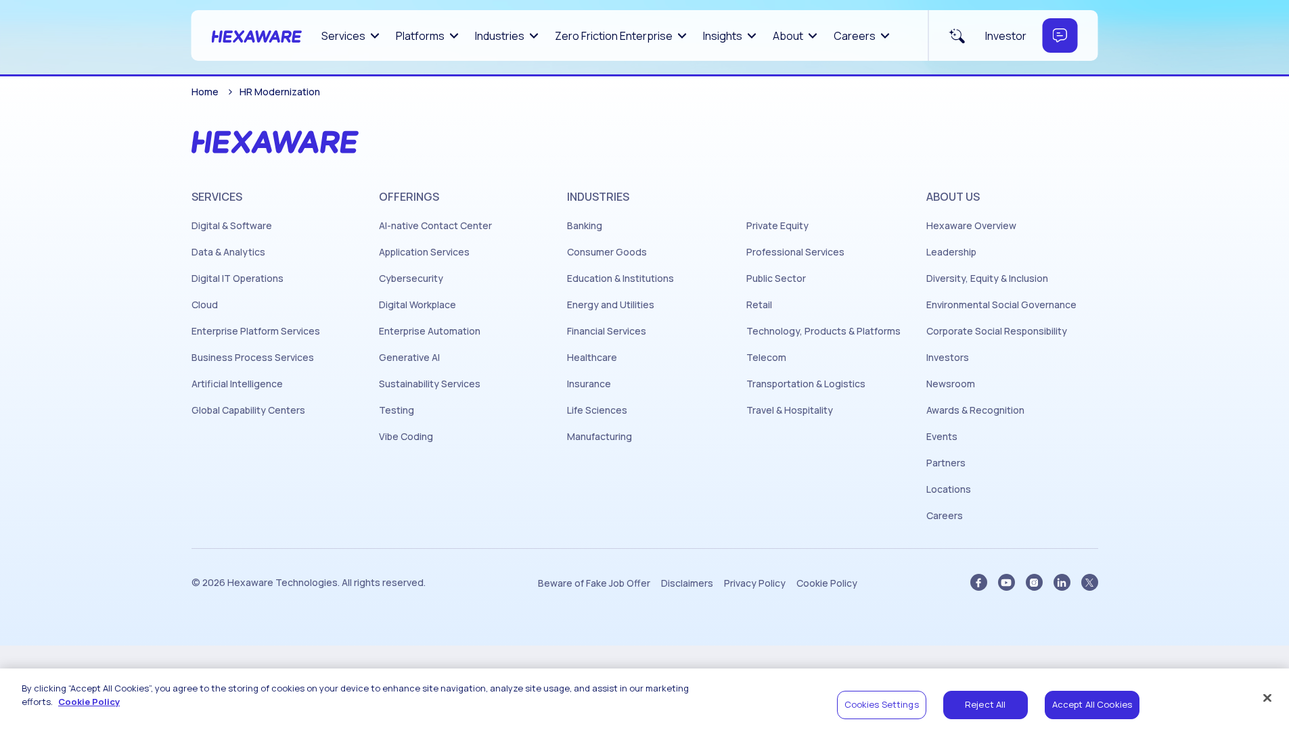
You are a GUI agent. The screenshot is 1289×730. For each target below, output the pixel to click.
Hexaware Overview (971, 226)
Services (343, 35)
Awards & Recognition (975, 410)
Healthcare (592, 357)
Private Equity (777, 226)
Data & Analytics (228, 252)
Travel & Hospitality (789, 410)
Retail (759, 305)
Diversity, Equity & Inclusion (987, 278)
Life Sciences (597, 410)
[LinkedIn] (1062, 582)
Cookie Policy (826, 583)
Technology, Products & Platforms (823, 331)
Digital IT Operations (237, 278)
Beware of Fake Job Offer (594, 583)
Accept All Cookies (1092, 704)
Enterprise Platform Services (255, 331)
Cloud (204, 305)
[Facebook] (978, 582)
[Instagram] (1034, 582)
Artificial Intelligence (237, 384)
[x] (1089, 582)
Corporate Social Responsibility (996, 331)
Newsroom (950, 384)
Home (205, 91)
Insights (722, 35)
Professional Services (795, 252)
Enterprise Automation (429, 331)
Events (941, 437)
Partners (946, 463)
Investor (1005, 35)
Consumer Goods (607, 252)
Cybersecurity (411, 278)
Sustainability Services (429, 384)
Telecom (766, 357)
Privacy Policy (755, 583)
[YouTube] (1006, 582)
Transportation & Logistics (805, 384)
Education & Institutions (620, 278)
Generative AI (409, 357)
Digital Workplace (417, 305)
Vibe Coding (406, 437)
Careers (855, 35)
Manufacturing (599, 437)
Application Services (424, 252)
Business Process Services (252, 357)
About (788, 35)
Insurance (589, 384)
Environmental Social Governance (1001, 305)
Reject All (985, 704)
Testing (396, 410)
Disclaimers (687, 583)
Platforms (420, 35)
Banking (584, 226)
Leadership (951, 252)
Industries (499, 35)
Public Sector (776, 278)
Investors (947, 357)
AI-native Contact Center (435, 226)
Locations (948, 489)
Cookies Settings (881, 704)
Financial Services (606, 331)
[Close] (1267, 697)
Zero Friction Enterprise (614, 35)
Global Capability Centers (248, 410)
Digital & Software (231, 226)
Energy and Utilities (610, 305)
